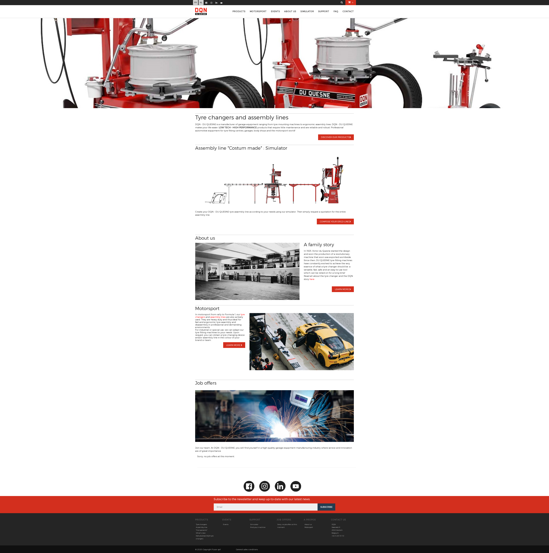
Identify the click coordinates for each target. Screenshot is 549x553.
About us (308, 524)
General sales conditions (247, 549)
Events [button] (275, 11)
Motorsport (258, 11)
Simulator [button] (307, 11)
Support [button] (323, 11)
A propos (310, 519)
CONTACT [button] (348, 11)
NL (201, 2)
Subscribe (326, 507)
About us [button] (290, 11)
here (312, 279)
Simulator (254, 524)
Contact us (338, 519)
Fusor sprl (216, 549)
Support (254, 519)
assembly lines (218, 317)
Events (226, 519)
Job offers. (284, 519)
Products (238, 11)
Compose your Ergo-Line (334, 221)
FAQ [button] (336, 11)
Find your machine (257, 527)
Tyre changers (201, 524)
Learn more (342, 289)
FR (195, 2)
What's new (200, 533)
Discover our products (335, 137)
